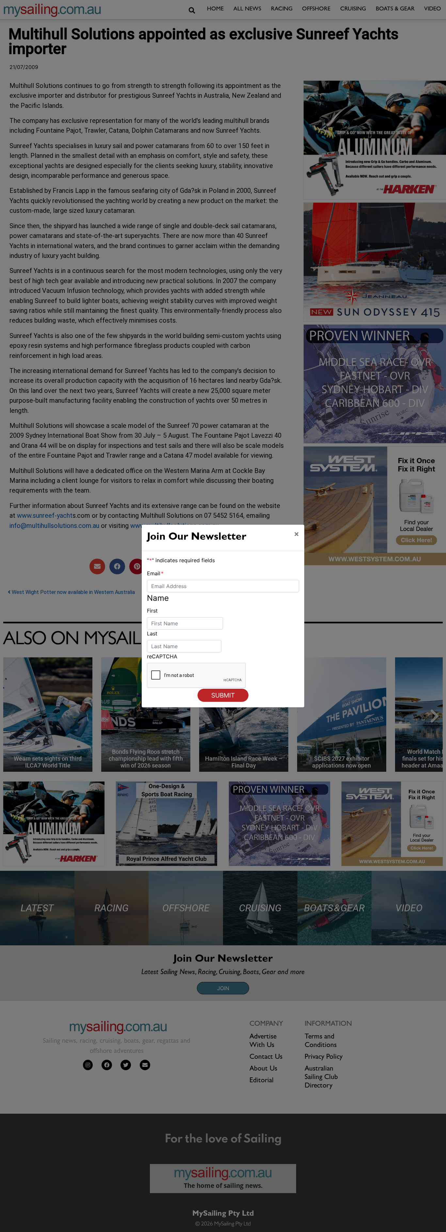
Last (152, 633)
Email (155, 573)
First (152, 610)
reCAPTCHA (162, 656)
